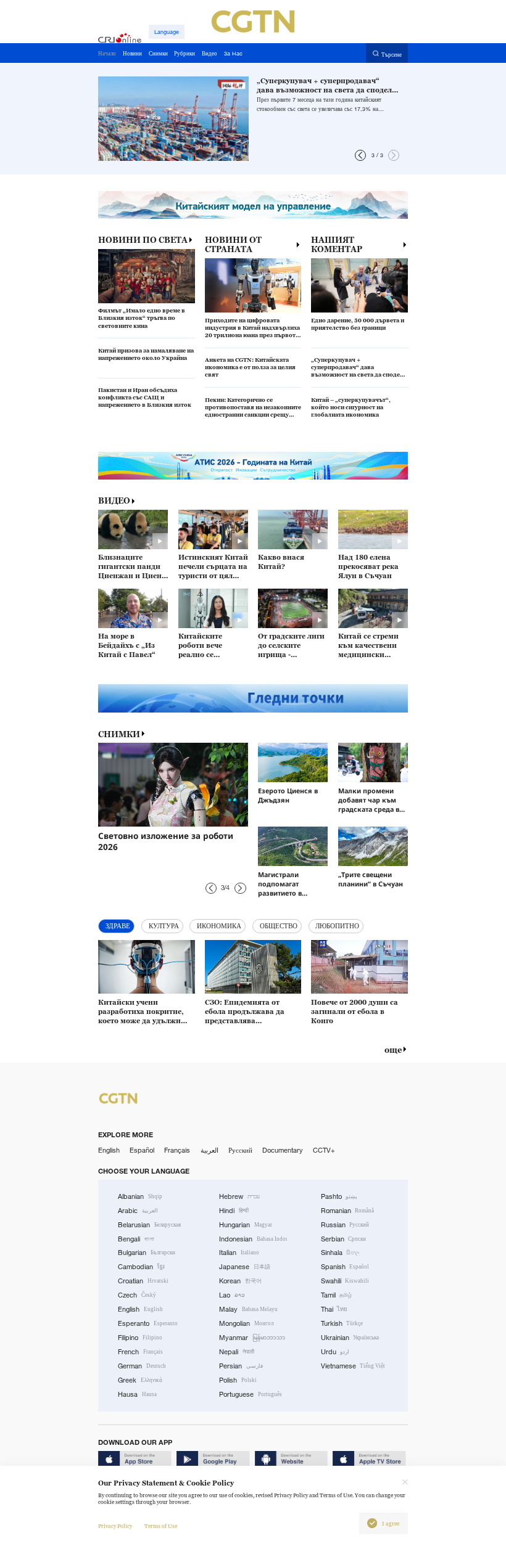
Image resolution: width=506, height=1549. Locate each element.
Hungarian (245, 1224)
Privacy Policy (115, 1526)
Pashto (339, 1196)
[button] (360, 155)
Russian (345, 1224)
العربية (209, 1150)
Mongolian (246, 1323)
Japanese (244, 1266)
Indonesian (253, 1239)
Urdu (335, 1351)
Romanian (348, 1210)
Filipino (140, 1337)
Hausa (137, 1394)
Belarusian (149, 1224)
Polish (238, 1380)
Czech (137, 1295)
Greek (140, 1380)
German (142, 1366)
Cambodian (141, 1266)
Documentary (282, 1150)
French (140, 1351)
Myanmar (252, 1337)
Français (177, 1150)
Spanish (345, 1266)
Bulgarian (146, 1252)
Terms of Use (160, 1526)
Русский (240, 1150)
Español (142, 1150)
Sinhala (340, 1252)
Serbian (344, 1239)
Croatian (143, 1281)
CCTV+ (324, 1150)
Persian (241, 1366)
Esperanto (148, 1323)
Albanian (140, 1196)
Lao (232, 1295)
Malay (248, 1309)
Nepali (236, 1351)
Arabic (138, 1210)
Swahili (345, 1281)
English (109, 1150)
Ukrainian (350, 1337)
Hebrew (239, 1196)
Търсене (391, 54)
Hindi (234, 1210)
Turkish (342, 1323)
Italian (239, 1252)
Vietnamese (353, 1366)
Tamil (336, 1295)
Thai (334, 1309)
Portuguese (250, 1394)
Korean (240, 1281)
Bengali (136, 1239)
